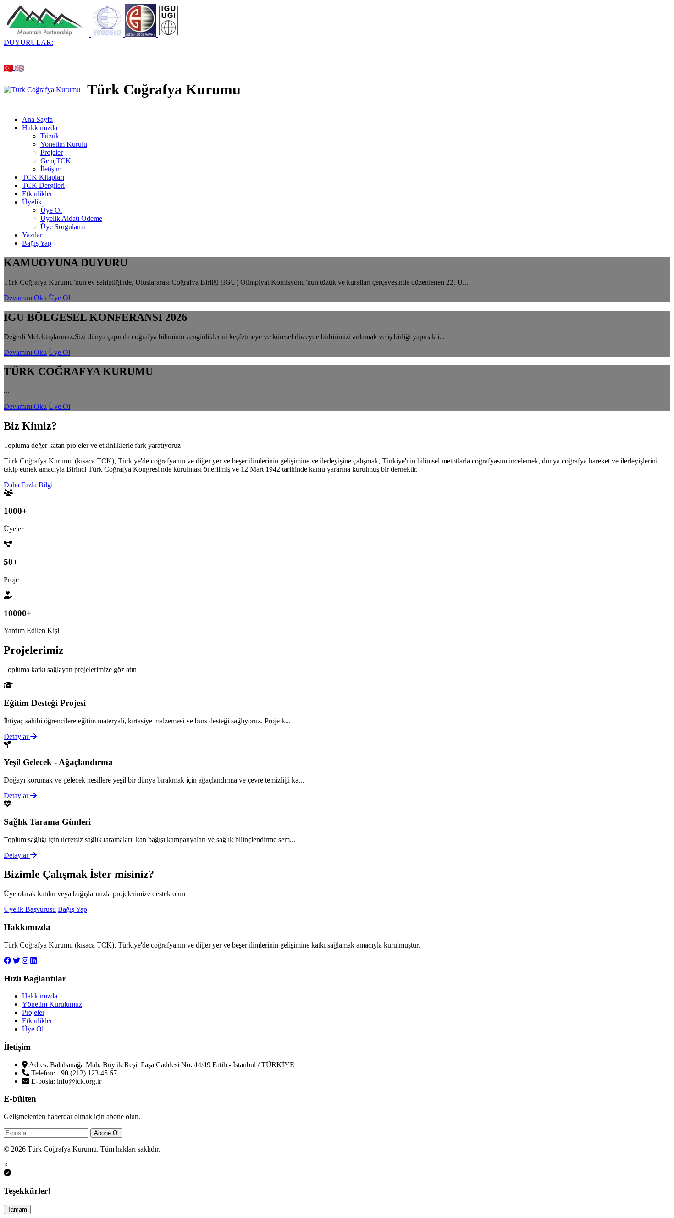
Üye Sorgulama (63, 227)
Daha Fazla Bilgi (28, 485)
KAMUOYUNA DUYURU (55, 51)
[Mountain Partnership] (47, 34)
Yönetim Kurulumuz (52, 1004)
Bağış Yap (36, 243)
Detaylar (17, 736)
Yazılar (32, 235)
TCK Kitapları (43, 177)
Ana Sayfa (37, 119)
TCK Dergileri (43, 185)
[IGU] (168, 34)
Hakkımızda (39, 128)
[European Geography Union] (108, 34)
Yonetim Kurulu (63, 144)
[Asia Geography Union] (141, 34)
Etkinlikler (37, 194)
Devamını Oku (25, 298)
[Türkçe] (9, 67)
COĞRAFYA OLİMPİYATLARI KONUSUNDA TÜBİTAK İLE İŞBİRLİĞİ (225, 59)
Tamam (17, 1209)
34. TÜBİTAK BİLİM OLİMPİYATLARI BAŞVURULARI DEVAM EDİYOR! (228, 51)
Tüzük (49, 136)
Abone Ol (106, 1133)
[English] (19, 67)
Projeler (51, 152)
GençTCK (55, 161)
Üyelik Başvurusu (30, 909)
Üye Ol (51, 210)
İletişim (50, 169)
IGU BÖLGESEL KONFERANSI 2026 (419, 51)
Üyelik (32, 202)
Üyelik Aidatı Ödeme (71, 218)
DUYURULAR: (28, 42)
